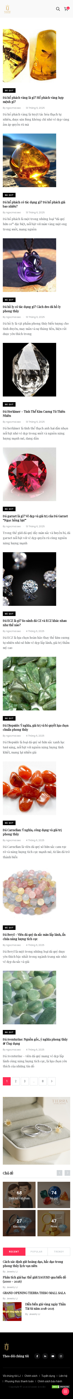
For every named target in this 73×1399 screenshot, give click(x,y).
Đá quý (9, 90)
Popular (36, 1251)
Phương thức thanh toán (19, 1381)
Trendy (59, 1251)
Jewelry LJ (12, 1271)
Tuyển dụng (48, 1375)
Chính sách (31, 1375)
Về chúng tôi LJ (12, 1375)
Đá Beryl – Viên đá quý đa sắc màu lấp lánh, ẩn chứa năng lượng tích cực (34, 937)
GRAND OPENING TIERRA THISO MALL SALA (34, 1293)
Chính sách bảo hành (50, 1381)
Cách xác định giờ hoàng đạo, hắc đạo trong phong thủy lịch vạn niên (33, 1264)
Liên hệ (63, 1375)
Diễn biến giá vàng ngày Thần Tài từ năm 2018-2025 (45, 1306)
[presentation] (59, 1173)
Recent (14, 1251)
